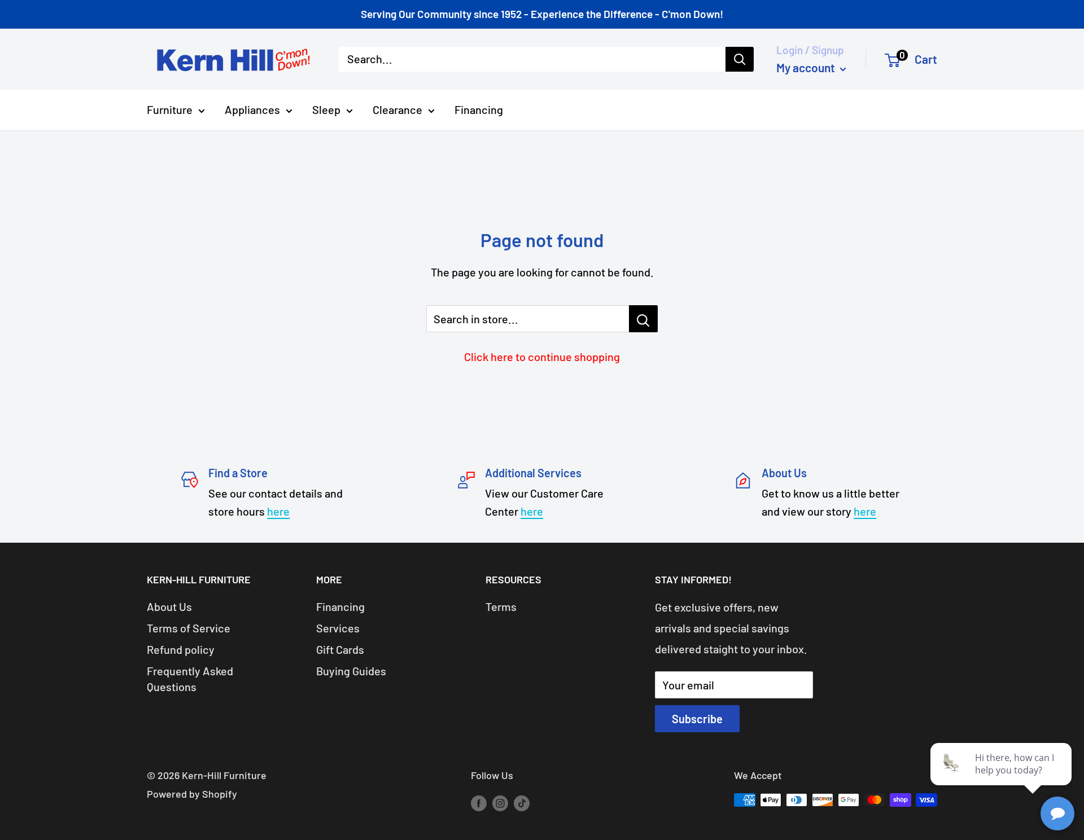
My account (806, 67)
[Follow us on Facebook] (479, 802)
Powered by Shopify (192, 794)
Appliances (252, 109)
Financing (478, 109)
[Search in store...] (643, 318)
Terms (501, 606)
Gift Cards (340, 649)
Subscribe (697, 718)
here (278, 511)
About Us (169, 606)
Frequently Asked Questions (190, 678)
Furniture (170, 109)
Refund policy (181, 649)
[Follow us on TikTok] (522, 802)
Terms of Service (188, 628)
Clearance (397, 109)
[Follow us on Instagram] (500, 802)
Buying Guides (351, 671)
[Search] (739, 59)
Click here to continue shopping (542, 356)
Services (338, 628)
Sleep (326, 109)
